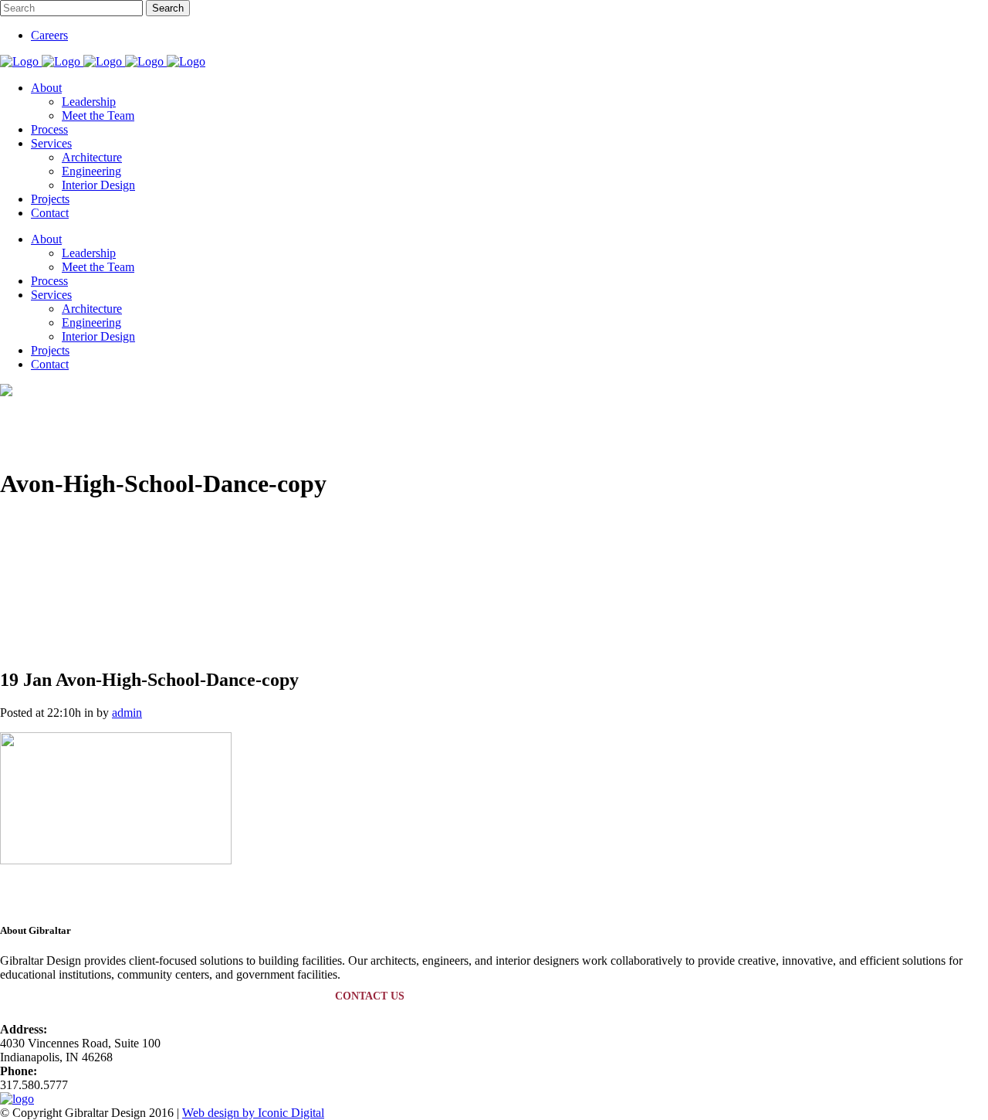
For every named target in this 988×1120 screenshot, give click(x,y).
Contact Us (369, 996)
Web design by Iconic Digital (253, 1112)
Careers (49, 35)
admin (127, 712)
